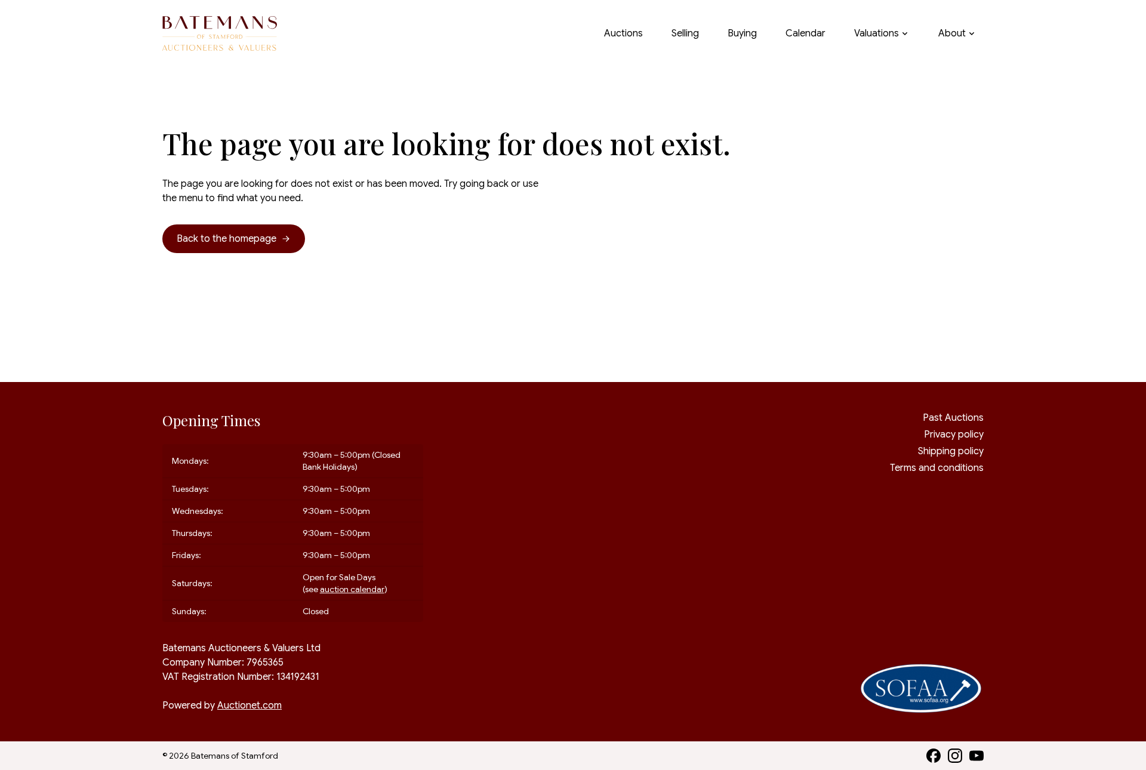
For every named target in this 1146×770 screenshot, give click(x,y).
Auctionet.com (249, 706)
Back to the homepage (226, 239)
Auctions (623, 33)
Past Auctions (953, 418)
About (952, 33)
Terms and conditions (937, 468)
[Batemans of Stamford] (219, 33)
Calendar (805, 33)
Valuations (876, 33)
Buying (742, 33)
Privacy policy (954, 435)
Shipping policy (951, 451)
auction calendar (352, 589)
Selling (685, 33)
